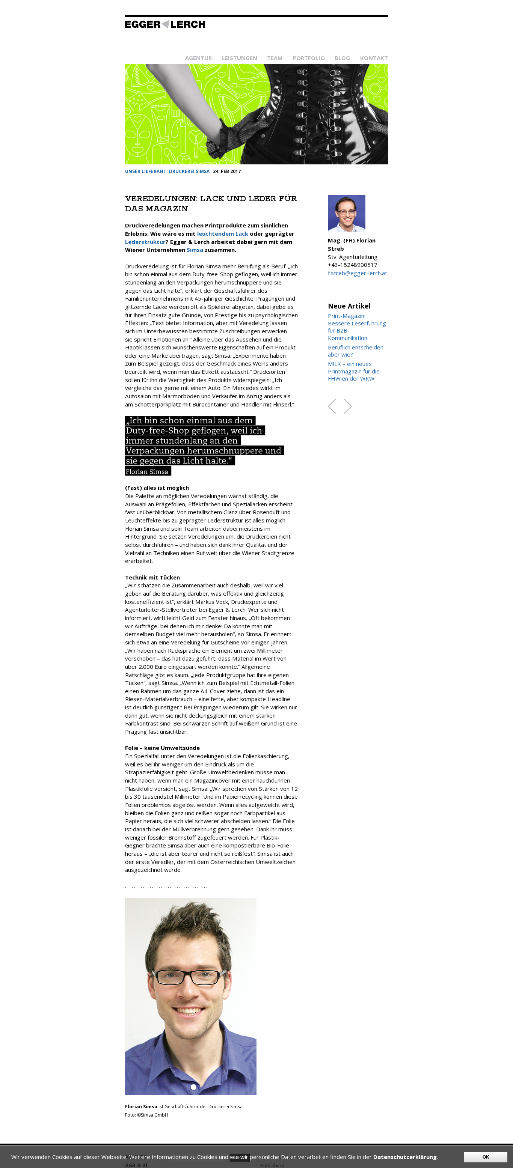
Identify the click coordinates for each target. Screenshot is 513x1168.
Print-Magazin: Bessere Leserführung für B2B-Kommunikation (357, 327)
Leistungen (239, 58)
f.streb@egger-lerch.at (357, 273)
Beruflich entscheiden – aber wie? (358, 351)
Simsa (195, 249)
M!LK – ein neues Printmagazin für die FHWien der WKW (354, 371)
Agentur (198, 58)
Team (275, 58)
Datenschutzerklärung (405, 1156)
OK (486, 1157)
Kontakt (374, 58)
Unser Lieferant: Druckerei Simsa (167, 171)
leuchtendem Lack (222, 233)
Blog (342, 58)
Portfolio (309, 58)
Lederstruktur (145, 241)
